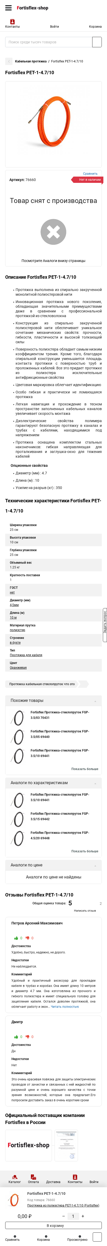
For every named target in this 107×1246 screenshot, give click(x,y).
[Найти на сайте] (97, 42)
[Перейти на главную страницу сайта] (39, 8)
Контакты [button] (12, 26)
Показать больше (84, 769)
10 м (13, 617)
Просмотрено (77, 1240)
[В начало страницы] (97, 1237)
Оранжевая (18, 667)
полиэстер (17, 630)
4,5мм (14, 605)
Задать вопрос (105, 622)
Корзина (95, 26)
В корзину (55, 1226)
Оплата (33, 1182)
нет (12, 592)
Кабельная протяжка (30, 61)
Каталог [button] (15, 1182)
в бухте (15, 642)
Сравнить (12, 1240)
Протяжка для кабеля (26, 655)
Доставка (53, 1182)
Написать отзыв (85, 910)
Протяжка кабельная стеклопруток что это (42, 684)
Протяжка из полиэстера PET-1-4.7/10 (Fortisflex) (63, 1205)
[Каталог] (8, 7)
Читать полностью (65, 1007)
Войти (54, 26)
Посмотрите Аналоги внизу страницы (53, 261)
